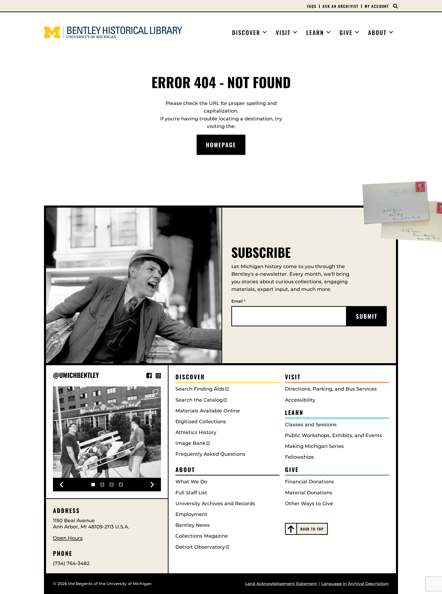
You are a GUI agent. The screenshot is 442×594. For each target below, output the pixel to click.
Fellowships (299, 457)
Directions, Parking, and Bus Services (331, 389)
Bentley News (192, 525)
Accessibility (300, 400)
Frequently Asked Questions (210, 454)
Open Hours (68, 538)
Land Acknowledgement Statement (281, 583)
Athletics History (195, 432)
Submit (367, 316)
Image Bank (190, 443)
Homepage (221, 144)
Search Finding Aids (199, 389)
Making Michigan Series (314, 446)
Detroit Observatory (200, 547)
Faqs (311, 6)
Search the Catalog (199, 400)
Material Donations (308, 492)
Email (238, 301)
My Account (377, 6)
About (185, 469)
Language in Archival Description (355, 583)
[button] (61, 485)
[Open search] (395, 6)
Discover (190, 376)
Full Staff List (191, 492)
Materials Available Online (207, 411)
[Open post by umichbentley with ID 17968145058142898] (107, 440)
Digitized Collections (200, 421)
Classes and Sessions (311, 424)
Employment (191, 514)
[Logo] (113, 32)
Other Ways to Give (309, 503)
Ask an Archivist (340, 6)
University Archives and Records (215, 503)
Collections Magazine (201, 536)
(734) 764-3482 (71, 563)
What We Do (191, 481)
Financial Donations (309, 481)
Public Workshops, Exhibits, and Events (333, 435)
